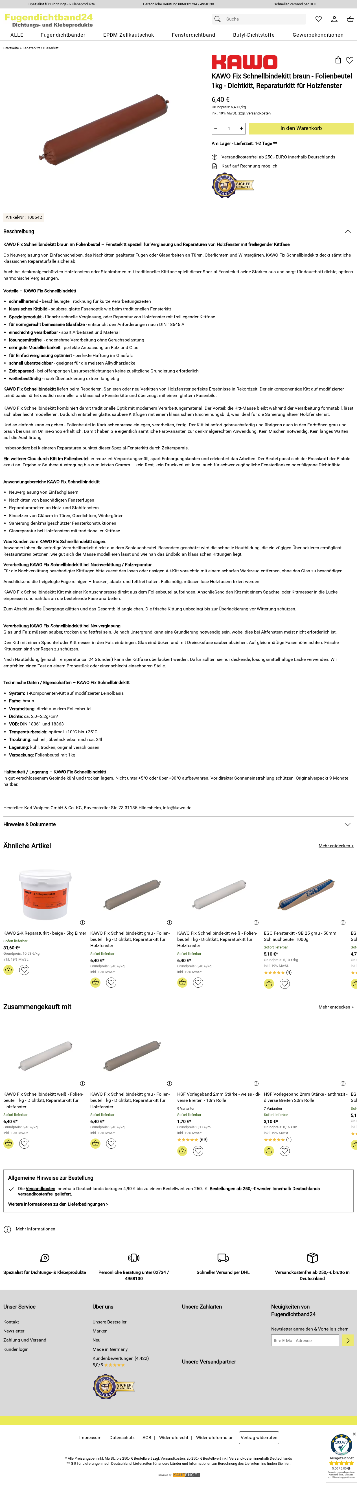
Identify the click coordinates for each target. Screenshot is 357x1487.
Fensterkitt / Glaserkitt (40, 48)
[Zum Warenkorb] (350, 19)
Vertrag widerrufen (259, 1437)
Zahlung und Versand (24, 1340)
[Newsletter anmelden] (348, 1340)
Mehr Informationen (35, 1229)
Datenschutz (122, 1437)
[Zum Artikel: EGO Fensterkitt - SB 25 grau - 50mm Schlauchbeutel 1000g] (306, 894)
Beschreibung (18, 231)
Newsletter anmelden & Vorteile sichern (310, 1329)
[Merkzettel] (318, 19)
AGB (147, 1437)
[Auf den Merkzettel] (349, 60)
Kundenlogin (16, 1349)
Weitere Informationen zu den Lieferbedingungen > (58, 1204)
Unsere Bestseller (109, 1322)
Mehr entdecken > (336, 845)
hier (287, 1463)
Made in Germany (110, 1349)
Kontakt (11, 1322)
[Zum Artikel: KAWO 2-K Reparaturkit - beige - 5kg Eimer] (45, 894)
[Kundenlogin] (334, 19)
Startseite (11, 48)
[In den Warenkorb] (8, 970)
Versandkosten (258, 113)
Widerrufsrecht (173, 1437)
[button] (338, 60)
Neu (96, 1340)
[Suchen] (219, 19)
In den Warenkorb (301, 128)
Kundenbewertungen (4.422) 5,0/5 (121, 1361)
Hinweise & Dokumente (29, 824)
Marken (100, 1331)
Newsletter (13, 1331)
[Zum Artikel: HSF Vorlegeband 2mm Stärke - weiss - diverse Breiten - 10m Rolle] (219, 1056)
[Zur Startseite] (49, 19)
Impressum (90, 1437)
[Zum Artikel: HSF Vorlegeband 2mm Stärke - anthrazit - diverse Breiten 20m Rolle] (306, 1056)
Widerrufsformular (214, 1437)
